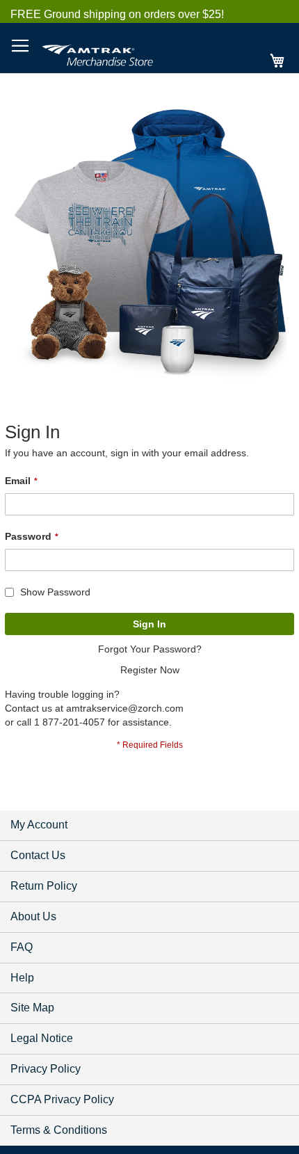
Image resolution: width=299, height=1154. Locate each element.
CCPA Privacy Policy (62, 1099)
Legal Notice (41, 1038)
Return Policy (43, 886)
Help (22, 978)
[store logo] (97, 53)
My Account (38, 825)
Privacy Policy (45, 1069)
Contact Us (37, 855)
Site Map (32, 1007)
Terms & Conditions (58, 1130)
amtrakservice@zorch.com (125, 708)
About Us (33, 916)
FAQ (21, 947)
